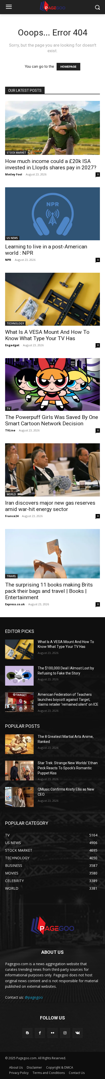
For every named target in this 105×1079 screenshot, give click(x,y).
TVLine (10, 430)
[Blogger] (27, 1033)
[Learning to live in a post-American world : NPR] (52, 213)
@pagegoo (34, 997)
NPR (8, 260)
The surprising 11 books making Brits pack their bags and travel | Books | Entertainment (49, 591)
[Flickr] (52, 1033)
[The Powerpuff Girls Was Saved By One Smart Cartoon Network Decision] (52, 384)
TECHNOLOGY (15, 323)
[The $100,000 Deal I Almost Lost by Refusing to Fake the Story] (19, 676)
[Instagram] (65, 1033)
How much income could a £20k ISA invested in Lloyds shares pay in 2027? (50, 164)
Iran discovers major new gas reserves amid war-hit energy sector (50, 506)
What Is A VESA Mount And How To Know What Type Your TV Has (47, 335)
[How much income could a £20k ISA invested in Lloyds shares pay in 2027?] (52, 128)
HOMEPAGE (68, 66)
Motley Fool (13, 174)
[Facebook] (40, 1033)
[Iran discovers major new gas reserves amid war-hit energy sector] (52, 469)
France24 (11, 516)
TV (8, 408)
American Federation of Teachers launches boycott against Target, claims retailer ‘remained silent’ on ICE (68, 699)
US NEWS (12, 238)
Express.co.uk (15, 604)
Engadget (12, 345)
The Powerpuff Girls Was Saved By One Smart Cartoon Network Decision (51, 420)
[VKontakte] (78, 1033)
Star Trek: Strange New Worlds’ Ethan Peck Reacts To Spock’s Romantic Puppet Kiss (68, 768)
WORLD (11, 494)
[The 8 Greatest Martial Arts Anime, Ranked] (19, 744)
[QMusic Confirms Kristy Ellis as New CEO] (19, 797)
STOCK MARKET (16, 152)
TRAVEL (11, 576)
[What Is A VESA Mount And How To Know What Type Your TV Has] (52, 299)
